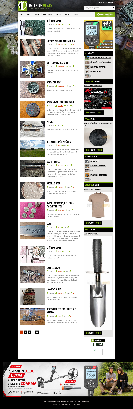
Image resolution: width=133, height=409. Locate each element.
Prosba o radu (53, 183)
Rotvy (59, 316)
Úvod (21, 14)
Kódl (59, 227)
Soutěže (58, 14)
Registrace (111, 3)
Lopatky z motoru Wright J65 (61, 41)
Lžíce (49, 223)
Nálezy (29, 14)
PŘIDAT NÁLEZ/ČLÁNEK (106, 14)
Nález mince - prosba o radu (98, 175)
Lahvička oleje (54, 289)
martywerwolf (61, 66)
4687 (37, 332)
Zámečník (60, 165)
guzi (59, 145)
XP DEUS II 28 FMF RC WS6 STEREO (93, 86)
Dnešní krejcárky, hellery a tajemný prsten (60, 205)
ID (90, 76)
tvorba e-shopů (66, 404)
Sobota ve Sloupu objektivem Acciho (100, 58)
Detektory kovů (65, 401)
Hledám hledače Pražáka (59, 142)
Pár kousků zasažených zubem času (100, 62)
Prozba (50, 122)
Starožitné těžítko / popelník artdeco (61, 311)
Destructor (60, 187)
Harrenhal (60, 106)
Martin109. (60, 293)
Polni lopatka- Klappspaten (98, 67)
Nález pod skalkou (95, 72)
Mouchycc (60, 44)
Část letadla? (53, 267)
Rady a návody (47, 14)
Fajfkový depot (94, 161)
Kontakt (67, 14)
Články (37, 14)
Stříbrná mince (54, 21)
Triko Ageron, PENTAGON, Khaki (92, 189)
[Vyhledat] (113, 8)
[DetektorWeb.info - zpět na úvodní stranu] (36, 6)
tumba (59, 24)
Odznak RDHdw (54, 82)
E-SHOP (76, 14)
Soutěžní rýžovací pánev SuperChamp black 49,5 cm (98, 124)
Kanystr (92, 170)
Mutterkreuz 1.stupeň (57, 62)
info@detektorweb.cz (83, 401)
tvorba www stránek (75, 404)
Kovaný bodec (53, 161)
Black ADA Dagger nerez (91, 234)
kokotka (60, 271)
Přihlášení (102, 3)
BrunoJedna (61, 210)
